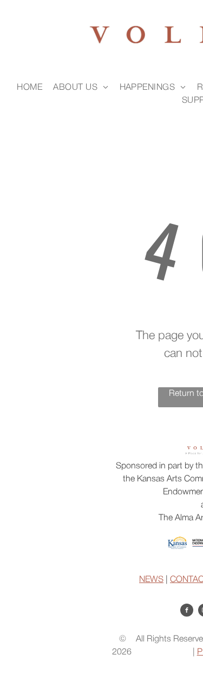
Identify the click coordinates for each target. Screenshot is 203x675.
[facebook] (186, 611)
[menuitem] (29, 87)
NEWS (151, 580)
